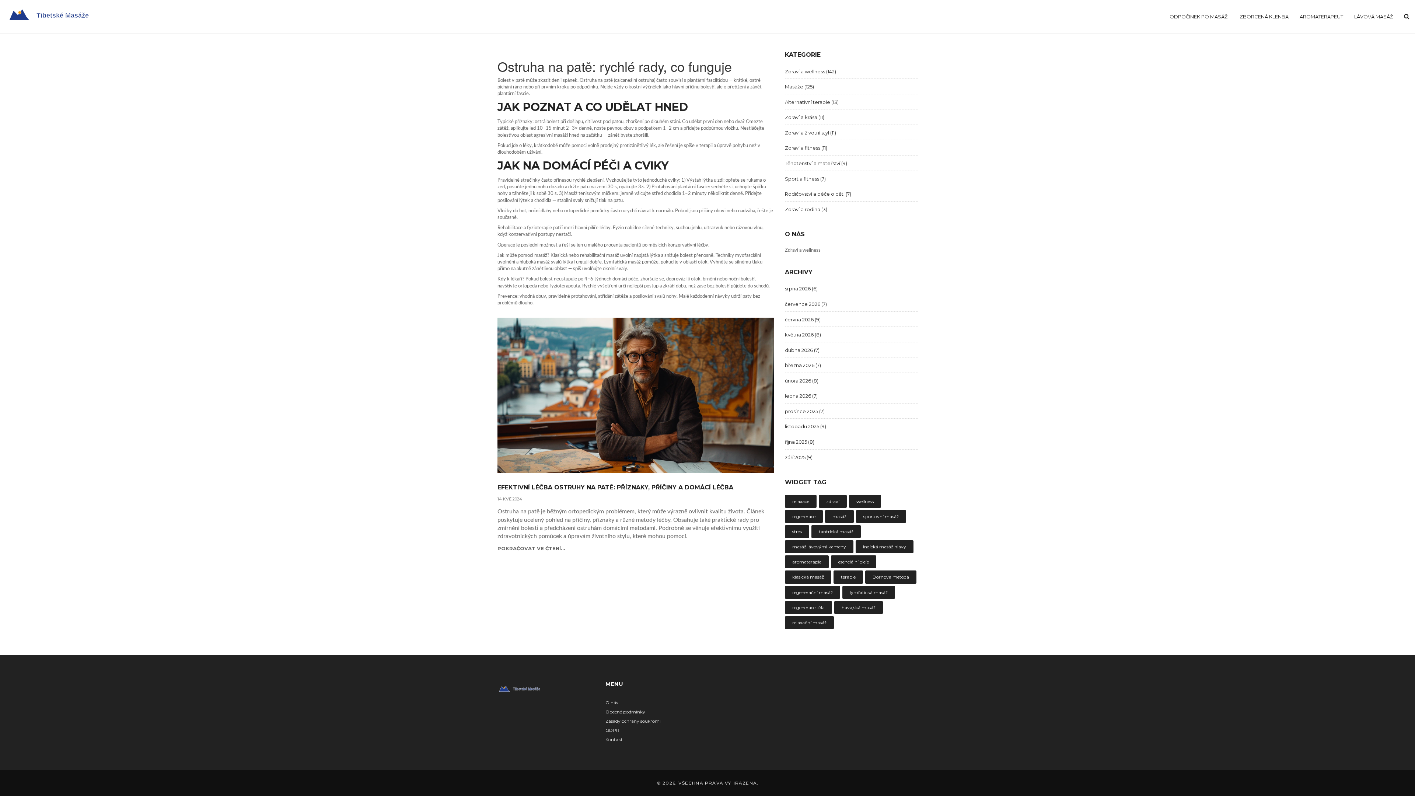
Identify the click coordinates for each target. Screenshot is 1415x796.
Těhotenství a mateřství (816, 163)
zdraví (832, 501)
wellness (865, 501)
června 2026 (803, 319)
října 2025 (799, 442)
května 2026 (803, 335)
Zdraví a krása (804, 117)
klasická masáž (808, 577)
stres (797, 531)
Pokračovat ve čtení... (531, 548)
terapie (848, 577)
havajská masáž (859, 607)
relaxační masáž (809, 622)
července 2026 (806, 304)
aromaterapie (806, 562)
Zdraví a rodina (806, 209)
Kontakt (614, 739)
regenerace (803, 516)
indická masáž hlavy (884, 546)
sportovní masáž (881, 516)
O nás (611, 702)
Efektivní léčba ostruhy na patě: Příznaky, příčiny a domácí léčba (615, 487)
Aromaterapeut (1321, 17)
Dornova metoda (891, 577)
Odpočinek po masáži (1199, 17)
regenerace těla (808, 607)
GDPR (612, 730)
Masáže (799, 87)
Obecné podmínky (625, 712)
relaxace (800, 501)
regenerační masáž (812, 592)
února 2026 (801, 381)
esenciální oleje (853, 562)
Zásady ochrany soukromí (633, 721)
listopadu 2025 (805, 426)
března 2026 (803, 365)
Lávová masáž (1373, 17)
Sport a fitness (805, 179)
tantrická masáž (836, 531)
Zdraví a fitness (806, 148)
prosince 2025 (805, 411)
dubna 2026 (802, 350)
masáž (839, 516)
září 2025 (799, 457)
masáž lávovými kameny (819, 546)
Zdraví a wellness (810, 71)
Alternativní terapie (812, 102)
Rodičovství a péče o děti (818, 194)
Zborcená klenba (1264, 17)
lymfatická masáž (869, 592)
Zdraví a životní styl (810, 133)
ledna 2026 (801, 396)
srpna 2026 (801, 288)
